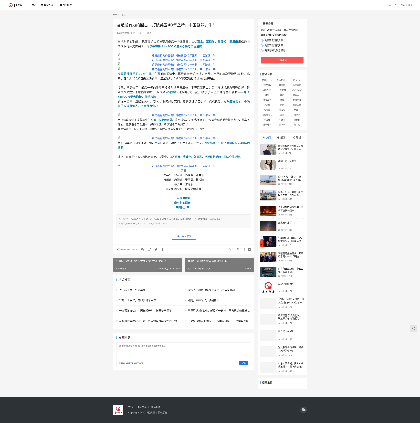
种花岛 (282, 109)
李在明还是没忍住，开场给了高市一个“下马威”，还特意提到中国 (290, 256)
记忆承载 (282, 90)
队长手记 (297, 80)
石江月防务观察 (268, 115)
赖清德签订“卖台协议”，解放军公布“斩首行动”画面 (290, 318)
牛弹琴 (282, 119)
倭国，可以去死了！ (288, 161)
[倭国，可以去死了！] (268, 165)
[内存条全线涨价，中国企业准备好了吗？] (268, 272)
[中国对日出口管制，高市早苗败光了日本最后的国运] (268, 241)
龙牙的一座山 (268, 80)
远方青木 (297, 85)
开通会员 (282, 60)
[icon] (303, 410)
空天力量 (297, 105)
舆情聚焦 (67, 5)
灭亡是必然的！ (286, 331)
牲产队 (297, 115)
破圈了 (297, 109)
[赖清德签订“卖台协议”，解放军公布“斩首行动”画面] (268, 319)
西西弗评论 (297, 90)
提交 (244, 363)
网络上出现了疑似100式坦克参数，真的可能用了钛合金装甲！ (290, 195)
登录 (403, 5)
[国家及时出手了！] (268, 226)
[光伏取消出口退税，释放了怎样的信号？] (268, 351)
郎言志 (282, 85)
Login (128, 363)
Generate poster (129, 249)
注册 (410, 5)
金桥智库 (267, 85)
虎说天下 (297, 95)
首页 (34, 5)
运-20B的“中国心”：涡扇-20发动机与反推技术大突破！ (290, 179)
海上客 (297, 124)
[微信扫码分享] (143, 249)
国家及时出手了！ (287, 222)
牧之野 (267, 119)
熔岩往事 (267, 124)
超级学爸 (267, 90)
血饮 (267, 95)
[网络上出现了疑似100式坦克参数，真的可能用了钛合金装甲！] (268, 195)
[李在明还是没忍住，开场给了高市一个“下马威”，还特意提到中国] (268, 257)
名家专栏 (48, 5)
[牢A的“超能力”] (268, 287)
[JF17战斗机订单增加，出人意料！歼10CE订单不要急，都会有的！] (268, 303)
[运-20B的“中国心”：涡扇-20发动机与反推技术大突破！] (268, 180)
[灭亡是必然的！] (268, 335)
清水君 (282, 124)
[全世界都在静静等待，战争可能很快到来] (268, 211)
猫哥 (282, 115)
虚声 (282, 95)
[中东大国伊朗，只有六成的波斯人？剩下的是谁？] (268, 367)
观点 (149, 32)
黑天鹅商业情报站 (283, 80)
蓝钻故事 (267, 100)
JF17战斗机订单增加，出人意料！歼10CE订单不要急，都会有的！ (291, 302)
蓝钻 (282, 100)
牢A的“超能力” (285, 284)
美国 (157, 143)
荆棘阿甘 (297, 100)
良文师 (267, 105)
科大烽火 (267, 109)
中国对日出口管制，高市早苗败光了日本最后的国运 (290, 241)
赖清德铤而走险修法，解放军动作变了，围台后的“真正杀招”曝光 (290, 149)
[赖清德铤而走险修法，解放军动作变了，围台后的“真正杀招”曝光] (268, 149)
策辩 (282, 105)
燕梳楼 (297, 119)
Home (116, 14)
